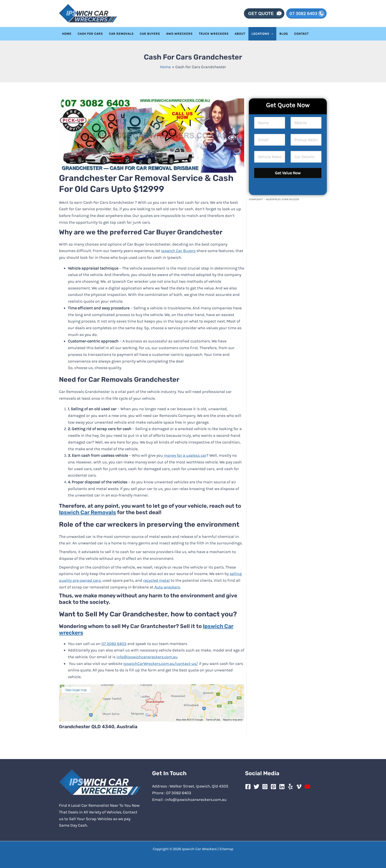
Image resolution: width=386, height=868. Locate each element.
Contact (301, 34)
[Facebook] (248, 786)
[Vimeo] (299, 786)
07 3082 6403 (113, 643)
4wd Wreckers (179, 34)
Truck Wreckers (214, 34)
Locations (260, 34)
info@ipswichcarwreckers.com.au (147, 656)
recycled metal (156, 580)
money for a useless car (185, 455)
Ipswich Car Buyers (178, 250)
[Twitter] (256, 786)
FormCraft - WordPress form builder (274, 199)
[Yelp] (290, 786)
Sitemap (226, 849)
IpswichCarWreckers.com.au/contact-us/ (160, 663)
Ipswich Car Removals (87, 512)
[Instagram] (265, 786)
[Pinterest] (273, 786)
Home (66, 34)
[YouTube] (307, 786)
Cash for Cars (90, 34)
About (240, 34)
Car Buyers (150, 34)
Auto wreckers (167, 587)
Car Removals (121, 34)
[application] (271, 33)
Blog (283, 34)
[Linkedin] (282, 786)
